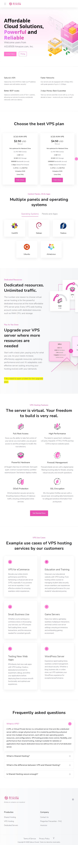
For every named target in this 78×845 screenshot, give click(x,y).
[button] (76, 158)
